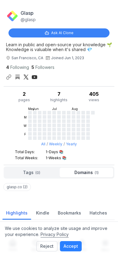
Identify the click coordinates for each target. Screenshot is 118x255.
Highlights (17, 212)
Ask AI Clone (62, 33)
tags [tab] (31, 172)
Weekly (55, 144)
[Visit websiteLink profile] (8, 77)
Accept (71, 246)
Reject (47, 246)
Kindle (42, 212)
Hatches (98, 212)
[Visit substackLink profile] (18, 77)
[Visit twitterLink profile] (26, 77)
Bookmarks (69, 212)
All (43, 144)
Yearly (71, 144)
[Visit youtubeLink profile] (34, 77)
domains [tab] (86, 172)
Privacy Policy (55, 234)
